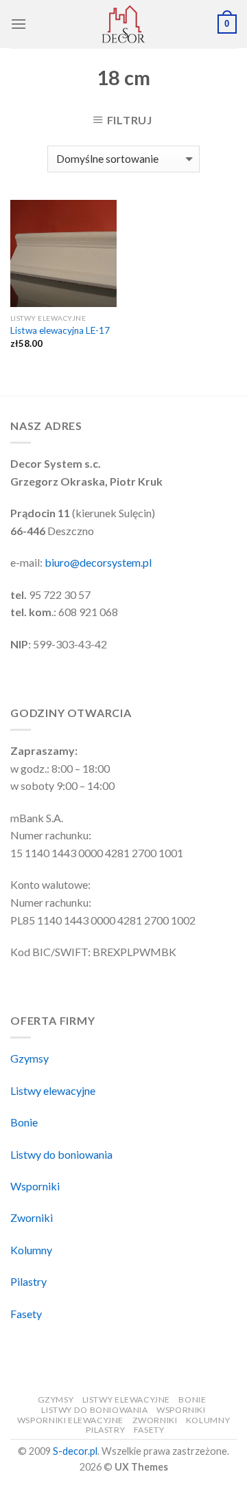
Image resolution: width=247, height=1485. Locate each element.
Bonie (24, 1122)
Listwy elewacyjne (52, 1090)
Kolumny (31, 1249)
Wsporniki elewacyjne (70, 1420)
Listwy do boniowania (61, 1154)
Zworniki (31, 1217)
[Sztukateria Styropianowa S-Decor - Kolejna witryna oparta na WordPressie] (123, 24)
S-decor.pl (75, 1451)
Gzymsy (29, 1058)
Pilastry (28, 1281)
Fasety (26, 1313)
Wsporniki (35, 1185)
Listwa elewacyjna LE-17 (60, 330)
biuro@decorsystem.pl (98, 562)
